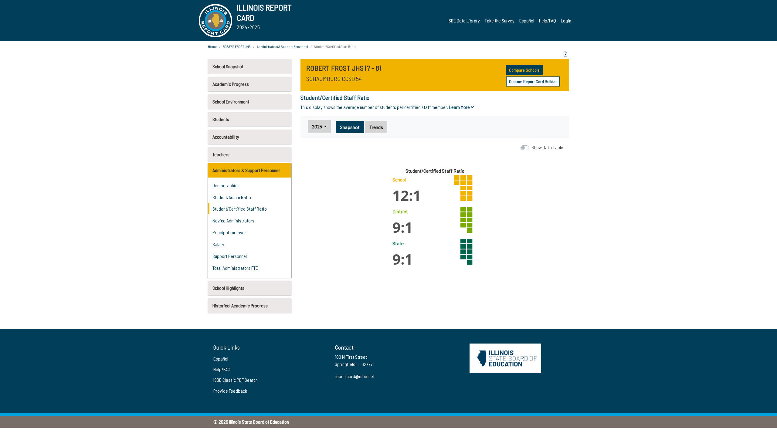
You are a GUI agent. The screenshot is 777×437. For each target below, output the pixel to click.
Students (220, 119)
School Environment (230, 101)
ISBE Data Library (464, 20)
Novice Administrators (233, 220)
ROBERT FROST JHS (237, 46)
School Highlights (228, 288)
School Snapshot (227, 66)
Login (566, 20)
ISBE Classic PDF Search (235, 380)
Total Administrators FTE (235, 268)
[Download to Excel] (565, 54)
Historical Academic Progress (240, 305)
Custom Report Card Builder (533, 81)
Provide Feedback (230, 391)
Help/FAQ (547, 20)
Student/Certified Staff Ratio (239, 209)
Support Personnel (229, 256)
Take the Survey (499, 20)
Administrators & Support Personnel (246, 170)
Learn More (460, 107)
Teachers (220, 154)
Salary (218, 244)
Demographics (225, 185)
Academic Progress (230, 84)
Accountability (225, 137)
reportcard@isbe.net (355, 376)
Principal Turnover (229, 232)
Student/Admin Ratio (231, 197)
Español (526, 20)
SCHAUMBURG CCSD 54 (334, 78)
